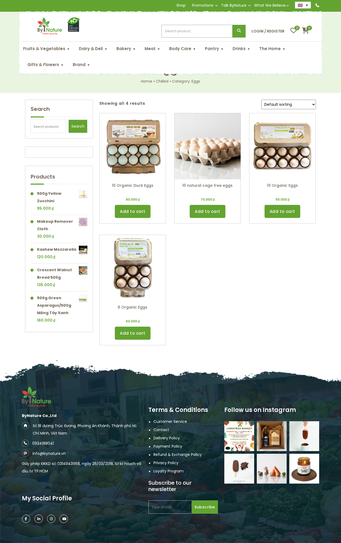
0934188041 (43, 443)
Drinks (239, 48)
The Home (270, 48)
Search (239, 31)
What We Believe (270, 5)
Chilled (162, 81)
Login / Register (268, 31)
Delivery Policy (166, 438)
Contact (161, 429)
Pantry (212, 48)
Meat (150, 48)
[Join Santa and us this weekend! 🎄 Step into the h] (239, 436)
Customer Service (170, 421)
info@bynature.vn (49, 453)
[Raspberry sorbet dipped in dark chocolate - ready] (304, 436)
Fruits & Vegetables (44, 48)
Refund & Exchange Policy (177, 454)
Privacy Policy (165, 462)
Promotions (202, 5)
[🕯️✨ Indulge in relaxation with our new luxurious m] (304, 469)
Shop (181, 5)
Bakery (123, 48)
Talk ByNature (233, 5)
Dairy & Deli (91, 48)
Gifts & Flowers (43, 64)
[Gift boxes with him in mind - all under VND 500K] (272, 436)
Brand (79, 64)
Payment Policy (167, 446)
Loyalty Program (168, 471)
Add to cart (132, 211)
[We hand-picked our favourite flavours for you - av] (239, 469)
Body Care (180, 48)
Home (146, 81)
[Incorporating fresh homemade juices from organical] (272, 469)
